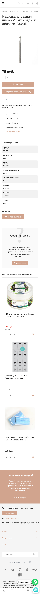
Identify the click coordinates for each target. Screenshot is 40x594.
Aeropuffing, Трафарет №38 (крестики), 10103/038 (16, 376)
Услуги (5, 544)
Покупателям (7, 538)
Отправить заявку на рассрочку (18, 91)
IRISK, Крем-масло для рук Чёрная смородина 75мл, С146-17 (19, 315)
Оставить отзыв (14, 216)
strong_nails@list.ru (13, 518)
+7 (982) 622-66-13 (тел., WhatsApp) (19, 508)
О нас (4, 531)
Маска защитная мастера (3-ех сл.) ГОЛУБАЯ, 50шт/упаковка (19, 438)
